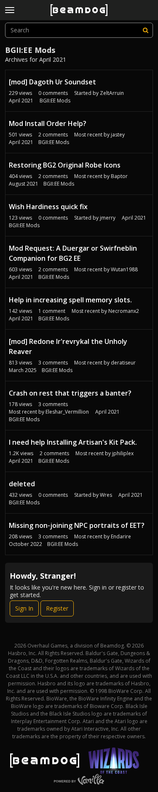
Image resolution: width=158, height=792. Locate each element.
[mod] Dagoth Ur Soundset (52, 82)
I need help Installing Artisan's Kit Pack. (73, 442)
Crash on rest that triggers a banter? (70, 393)
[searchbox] (79, 30)
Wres (106, 494)
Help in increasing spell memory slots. (70, 299)
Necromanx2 (123, 311)
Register (57, 608)
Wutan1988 (124, 269)
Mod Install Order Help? (47, 123)
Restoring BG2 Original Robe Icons (65, 165)
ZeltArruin (112, 93)
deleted (22, 483)
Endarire (121, 536)
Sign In (24, 608)
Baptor (119, 176)
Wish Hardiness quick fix (48, 206)
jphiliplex (123, 453)
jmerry (107, 217)
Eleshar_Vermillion (67, 411)
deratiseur (123, 362)
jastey (118, 134)
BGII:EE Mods (55, 100)
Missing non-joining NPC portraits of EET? (77, 525)
